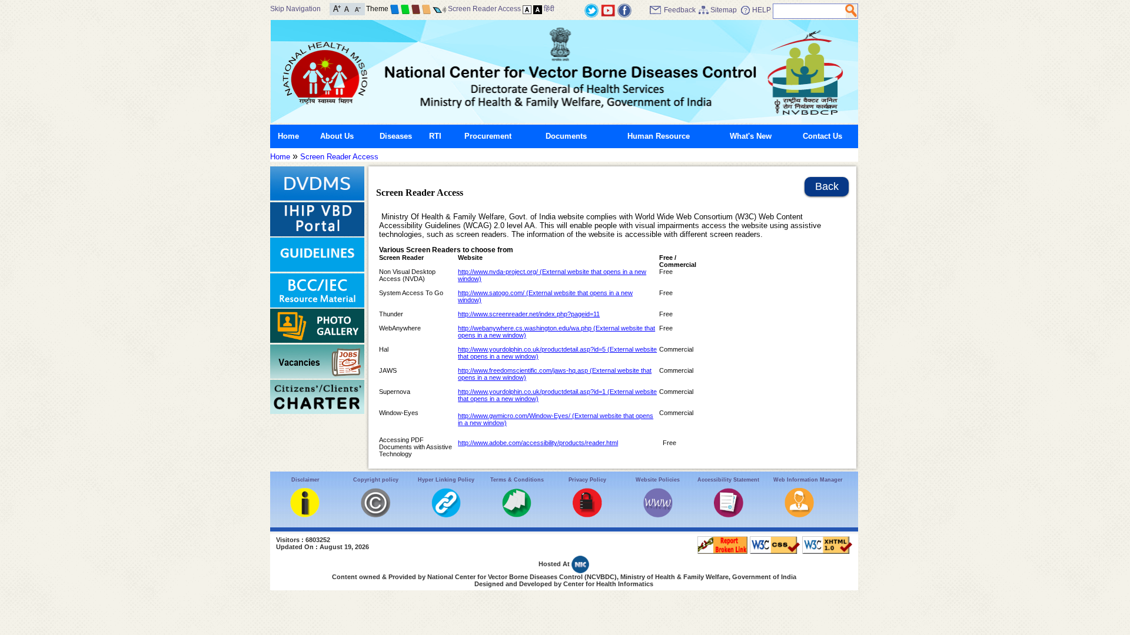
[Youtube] (608, 10)
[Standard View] (527, 9)
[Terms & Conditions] (516, 514)
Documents (566, 136)
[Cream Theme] (426, 9)
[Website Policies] (658, 514)
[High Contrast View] (537, 9)
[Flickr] (624, 10)
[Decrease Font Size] (357, 8)
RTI (435, 136)
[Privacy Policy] (587, 514)
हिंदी (549, 9)
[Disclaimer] (305, 514)
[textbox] (809, 11)
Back (827, 186)
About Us (337, 136)
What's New (751, 136)
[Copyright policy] (375, 514)
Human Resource (658, 136)
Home (288, 136)
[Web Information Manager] (799, 514)
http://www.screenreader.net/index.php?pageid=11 (529, 313)
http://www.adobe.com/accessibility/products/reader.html (538, 442)
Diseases (396, 136)
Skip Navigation (295, 9)
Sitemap (723, 10)
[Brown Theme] (415, 9)
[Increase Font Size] (337, 8)
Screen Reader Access (484, 9)
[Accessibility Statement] (728, 514)
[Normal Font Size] (347, 8)
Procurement (487, 136)
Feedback (680, 10)
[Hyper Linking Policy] (446, 514)
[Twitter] (591, 10)
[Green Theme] (405, 9)
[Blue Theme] (394, 9)
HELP (761, 10)
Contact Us (822, 136)
